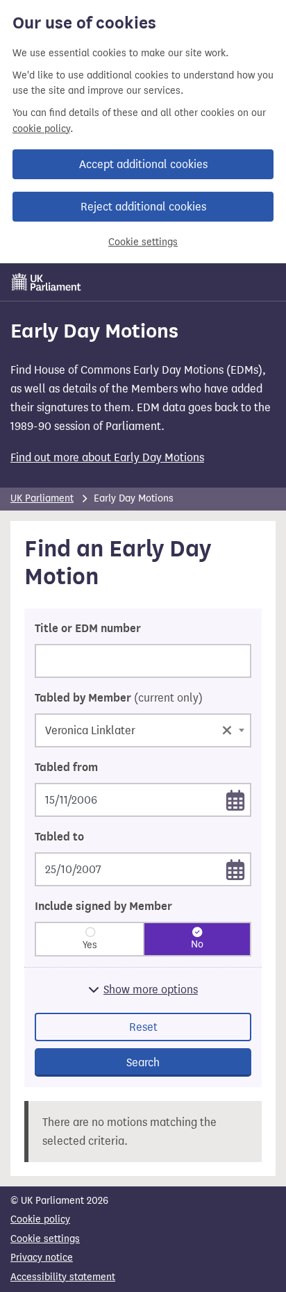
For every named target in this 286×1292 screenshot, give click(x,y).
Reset (143, 1027)
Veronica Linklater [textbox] (139, 729)
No (197, 944)
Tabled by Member (119, 698)
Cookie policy (40, 1219)
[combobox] (143, 730)
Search (143, 1062)
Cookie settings (143, 242)
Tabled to (59, 837)
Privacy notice (41, 1258)
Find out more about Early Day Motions (107, 457)
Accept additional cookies (143, 164)
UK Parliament (42, 498)
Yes (90, 945)
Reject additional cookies (143, 206)
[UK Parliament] (46, 282)
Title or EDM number (88, 629)
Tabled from (66, 768)
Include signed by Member (103, 906)
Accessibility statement (62, 1277)
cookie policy (41, 129)
